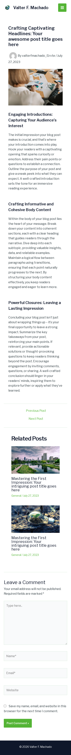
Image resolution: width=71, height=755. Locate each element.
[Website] (35, 691)
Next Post (36, 418)
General (16, 495)
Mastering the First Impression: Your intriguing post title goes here (33, 484)
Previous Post (36, 410)
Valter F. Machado (30, 7)
